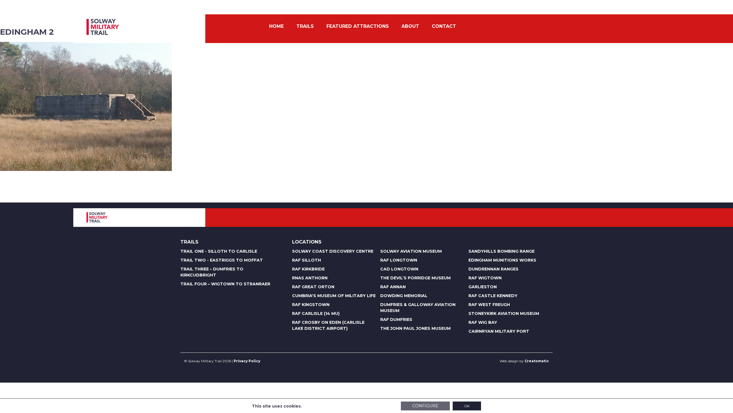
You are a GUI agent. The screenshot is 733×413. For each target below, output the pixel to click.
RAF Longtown (398, 260)
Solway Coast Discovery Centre (332, 251)
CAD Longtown (399, 269)
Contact (444, 26)
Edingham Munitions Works (502, 260)
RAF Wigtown (485, 277)
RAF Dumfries (396, 319)
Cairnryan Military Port (498, 331)
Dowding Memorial (403, 295)
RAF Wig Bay (482, 322)
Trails (305, 26)
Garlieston (482, 286)
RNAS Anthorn (310, 277)
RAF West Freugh (489, 304)
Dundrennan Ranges (493, 269)
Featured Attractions (357, 26)
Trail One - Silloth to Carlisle (218, 251)
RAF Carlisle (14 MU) (316, 313)
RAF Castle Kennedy (492, 295)
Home (276, 26)
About (410, 26)
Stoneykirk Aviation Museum (503, 313)
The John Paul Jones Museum (415, 328)
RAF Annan (393, 286)
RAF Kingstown (311, 304)
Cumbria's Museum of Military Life (334, 295)
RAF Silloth (306, 260)
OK (467, 406)
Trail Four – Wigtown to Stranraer (225, 284)
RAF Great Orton (313, 286)
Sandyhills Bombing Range (501, 251)
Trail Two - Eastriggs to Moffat (221, 260)
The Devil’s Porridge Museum (415, 277)
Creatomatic (537, 361)
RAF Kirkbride (308, 269)
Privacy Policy (247, 361)
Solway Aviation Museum (411, 251)
